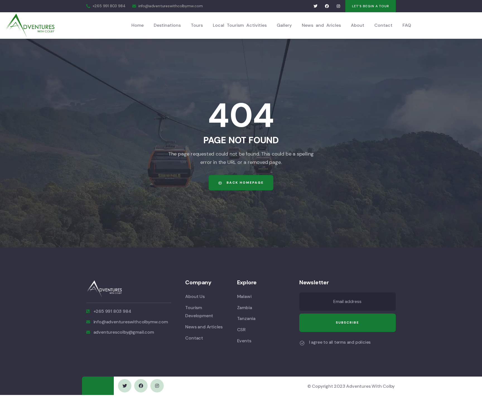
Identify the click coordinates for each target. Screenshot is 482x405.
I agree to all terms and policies (340, 342)
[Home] (30, 25)
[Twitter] (315, 6)
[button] (370, 6)
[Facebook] (327, 6)
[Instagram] (338, 6)
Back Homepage (244, 182)
